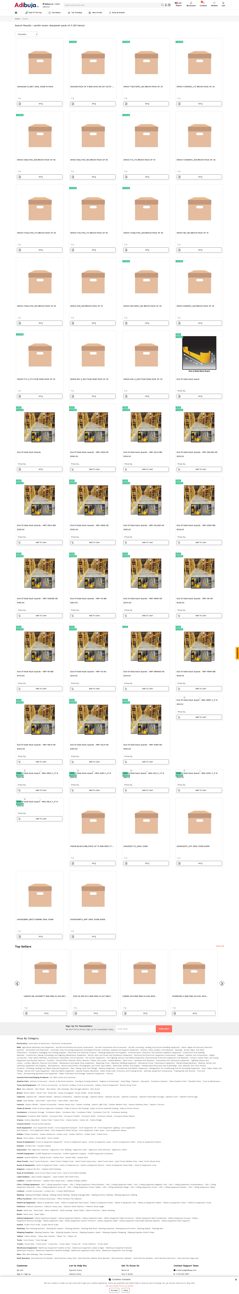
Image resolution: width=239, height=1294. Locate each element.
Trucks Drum (41, 1244)
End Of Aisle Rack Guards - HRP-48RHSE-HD (143, 671)
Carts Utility (63, 1101)
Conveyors (21, 1116)
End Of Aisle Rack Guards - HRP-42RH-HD (142, 745)
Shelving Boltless (72, 1228)
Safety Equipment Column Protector (80, 1221)
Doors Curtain (53, 1138)
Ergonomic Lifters (119, 1150)
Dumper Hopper (44, 1146)
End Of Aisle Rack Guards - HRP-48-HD (195, 598)
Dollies (20, 1134)
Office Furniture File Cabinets (69, 1199)
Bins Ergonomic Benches (38, 1150)
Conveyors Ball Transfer (38, 1116)
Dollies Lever (62, 1134)
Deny (125, 1290)
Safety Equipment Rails (92, 1218)
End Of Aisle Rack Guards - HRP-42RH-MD (196, 525)
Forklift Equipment (25, 1154)
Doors (19, 1138)
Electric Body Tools (128, 1085)
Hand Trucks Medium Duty (126, 1161)
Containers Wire (68, 1112)
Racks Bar (28, 1210)
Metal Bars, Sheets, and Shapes (126, 1066)
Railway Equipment (107, 1068)
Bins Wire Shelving (30, 1254)
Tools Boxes (28, 1240)
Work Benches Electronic (165, 1258)
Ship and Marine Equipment (62, 1071)
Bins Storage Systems (79, 1089)
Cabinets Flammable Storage (151, 1097)
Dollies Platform (76, 1134)
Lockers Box (49, 1191)
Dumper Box (30, 1146)
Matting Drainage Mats (80, 1195)
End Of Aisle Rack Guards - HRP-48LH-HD (36, 745)
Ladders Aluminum (33, 1181)
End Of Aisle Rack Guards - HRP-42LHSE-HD (143, 525)
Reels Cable (39, 1214)
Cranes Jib (84, 1120)
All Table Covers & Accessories (63, 1077)
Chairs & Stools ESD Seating (76, 1108)
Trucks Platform (89, 1244)
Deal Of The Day (35, 12)
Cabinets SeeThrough (188, 1097)
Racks (19, 1210)
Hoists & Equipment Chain (47, 1165)
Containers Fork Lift (101, 1112)
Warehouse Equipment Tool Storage (117, 1250)
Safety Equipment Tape (53, 1221)
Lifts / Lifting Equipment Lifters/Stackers (86, 1185)
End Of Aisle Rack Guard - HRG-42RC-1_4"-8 (90, 773)
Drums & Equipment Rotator (149, 1142)
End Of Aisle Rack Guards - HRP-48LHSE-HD (197, 452)
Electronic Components (62, 1043)
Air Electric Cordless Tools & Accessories (76, 1085)
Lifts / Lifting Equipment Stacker (172, 1187)
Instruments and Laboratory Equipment (172, 1060)
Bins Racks (51, 1089)
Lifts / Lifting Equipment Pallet (119, 1185)
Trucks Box (53, 1244)
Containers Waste (53, 1112)
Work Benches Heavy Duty (65, 1258)
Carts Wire (74, 1101)
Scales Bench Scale (50, 1225)
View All (220, 946)
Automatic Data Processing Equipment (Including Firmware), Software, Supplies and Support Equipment (94, 1050)
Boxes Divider (80, 1093)
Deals (178, 334)
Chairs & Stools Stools (129, 1108)
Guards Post (58, 1157)
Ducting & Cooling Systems (86, 1081)
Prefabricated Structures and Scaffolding (159, 1066)
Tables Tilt (61, 1236)
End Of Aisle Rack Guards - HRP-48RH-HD (142, 598)
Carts (19, 1101)
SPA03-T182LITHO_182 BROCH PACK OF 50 (36, 306)
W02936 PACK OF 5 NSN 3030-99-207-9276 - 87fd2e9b (91, 87)
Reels (19, 1214)
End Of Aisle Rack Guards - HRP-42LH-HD (89, 745)
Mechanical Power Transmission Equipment (156, 1063)
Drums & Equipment (25, 1142)
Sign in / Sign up (24, 1274)
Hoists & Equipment (25, 1165)
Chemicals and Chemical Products (82, 1053)
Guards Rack (82, 1157)
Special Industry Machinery (87, 1071)
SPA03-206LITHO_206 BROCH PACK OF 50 (36, 160)
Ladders (20, 1181)
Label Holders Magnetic (41, 1177)
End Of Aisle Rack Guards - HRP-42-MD (88, 598)
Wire (19, 1254)
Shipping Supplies (25, 1232)
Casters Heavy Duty (66, 1104)
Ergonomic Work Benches (99, 1150)
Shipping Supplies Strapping (114, 1232)
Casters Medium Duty (118, 1104)
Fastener (135, 1081)
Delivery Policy (75, 1274)
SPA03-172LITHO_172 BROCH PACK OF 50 (89, 233)
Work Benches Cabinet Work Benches (94, 1258)
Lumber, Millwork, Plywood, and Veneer (41, 1063)
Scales (20, 1225)
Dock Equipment (24, 1128)
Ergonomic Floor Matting (60, 1150)
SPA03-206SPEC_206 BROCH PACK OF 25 (195, 306)
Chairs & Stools (24, 1108)
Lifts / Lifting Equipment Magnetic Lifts (150, 1185)
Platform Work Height (95, 1206)
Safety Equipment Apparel (46, 1218)
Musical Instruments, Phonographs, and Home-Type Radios (86, 1066)
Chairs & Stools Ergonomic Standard (47, 1108)
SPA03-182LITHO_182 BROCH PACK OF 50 (89, 160)
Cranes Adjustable (32, 1120)
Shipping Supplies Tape (44, 1232)
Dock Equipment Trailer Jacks (91, 1130)
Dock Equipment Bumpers (66, 1128)
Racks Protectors (93, 1210)
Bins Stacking (63, 1089)
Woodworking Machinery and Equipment (41, 1074)
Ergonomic (21, 1150)
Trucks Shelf (102, 1244)
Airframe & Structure (38, 1081)
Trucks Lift (75, 1244)
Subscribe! (164, 1029)
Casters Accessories (48, 1104)
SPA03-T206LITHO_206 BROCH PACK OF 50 (143, 233)
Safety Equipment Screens (179, 1218)
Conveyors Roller (88, 1116)
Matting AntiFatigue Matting (36, 1195)
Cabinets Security (112, 1097)
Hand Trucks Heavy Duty (85, 1161)
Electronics (22, 1043)
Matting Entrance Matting (102, 1195)
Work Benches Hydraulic (121, 1258)
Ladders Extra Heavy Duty (54, 1181)
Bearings (178, 1050)
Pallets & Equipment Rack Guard (74, 1203)
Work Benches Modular (143, 1258)
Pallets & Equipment (26, 1203)
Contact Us (237, 653)
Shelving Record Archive (126, 1228)
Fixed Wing (125, 1081)
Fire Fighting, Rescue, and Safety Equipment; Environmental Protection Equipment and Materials (147, 1058)
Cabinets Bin (31, 1097)
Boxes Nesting (94, 1093)
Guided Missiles (114, 1060)
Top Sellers (56, 12)
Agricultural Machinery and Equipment (38, 1047)
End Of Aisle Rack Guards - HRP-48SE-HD (89, 525)
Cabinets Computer (129, 1097)
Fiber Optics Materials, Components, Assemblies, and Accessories (56, 1058)
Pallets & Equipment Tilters (174, 1203)
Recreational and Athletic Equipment (132, 1068)
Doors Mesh (41, 1138)
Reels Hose (28, 1214)
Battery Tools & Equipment (106, 1085)
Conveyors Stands (104, 1116)
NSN (19, 1047)
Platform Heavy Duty (53, 1206)
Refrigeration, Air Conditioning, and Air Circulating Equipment (174, 1068)
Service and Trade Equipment (37, 1071)
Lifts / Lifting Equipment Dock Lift (50, 1187)
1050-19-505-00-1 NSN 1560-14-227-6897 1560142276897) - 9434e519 (92, 997)
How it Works (127, 1274)
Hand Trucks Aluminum (39, 1161)
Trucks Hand (64, 1244)
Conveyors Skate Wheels (124, 1116)
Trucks (20, 1244)
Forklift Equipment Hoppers (74, 1154)
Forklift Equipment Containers (100, 1154)
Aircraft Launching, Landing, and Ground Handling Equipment (154, 1047)
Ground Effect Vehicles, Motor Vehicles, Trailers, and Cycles (81, 1060)
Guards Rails (70, 1157)
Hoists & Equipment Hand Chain (119, 1165)
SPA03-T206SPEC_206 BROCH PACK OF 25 (196, 160)
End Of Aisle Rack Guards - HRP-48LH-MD (36, 525)
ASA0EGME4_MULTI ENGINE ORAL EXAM (35, 919)
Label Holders (23, 1177)
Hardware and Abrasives (144, 1060)
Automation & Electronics (39, 1043)
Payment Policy (75, 1270)
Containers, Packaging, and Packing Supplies (47, 1053)
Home (17, 19)
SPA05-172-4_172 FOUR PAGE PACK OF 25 (36, 379)
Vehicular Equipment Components (158, 1071)
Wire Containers (45, 1254)
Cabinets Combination (63, 1097)
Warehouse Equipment (27, 1248)
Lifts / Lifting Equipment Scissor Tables (84, 1187)
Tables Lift (72, 1236)
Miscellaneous (54, 1066)
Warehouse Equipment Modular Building (52, 1250)
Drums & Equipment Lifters (124, 1142)
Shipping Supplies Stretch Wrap (141, 1232)
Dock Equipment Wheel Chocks (64, 1130)
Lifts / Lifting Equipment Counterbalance (186, 1185)
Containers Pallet (84, 1112)
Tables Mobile (30, 1236)
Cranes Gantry (72, 1120)
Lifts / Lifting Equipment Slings (115, 1187)
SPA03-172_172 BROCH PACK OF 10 (139, 160)
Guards (20, 1157)
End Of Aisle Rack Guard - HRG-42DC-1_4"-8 (197, 773)
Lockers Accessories (34, 1191)
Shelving (21, 1228)
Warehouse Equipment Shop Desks (85, 1250)
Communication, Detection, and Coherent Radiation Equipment (154, 1053)
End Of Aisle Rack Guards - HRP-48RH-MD (196, 671)
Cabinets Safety (96, 1097)
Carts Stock (51, 1101)
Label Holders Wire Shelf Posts (66, 1177)
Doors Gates (29, 1138)
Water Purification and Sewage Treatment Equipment (81, 1074)
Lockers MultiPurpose (65, 1191)
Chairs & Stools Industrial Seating (104, 1108)
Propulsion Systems (159, 1081)
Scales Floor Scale (32, 1225)
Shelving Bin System (55, 1228)
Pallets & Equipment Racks (101, 1203)
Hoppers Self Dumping (51, 1169)
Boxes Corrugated (65, 1093)
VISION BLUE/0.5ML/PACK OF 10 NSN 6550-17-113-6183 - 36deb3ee (91, 847)
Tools (19, 1240)
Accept (114, 1290)
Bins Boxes (95, 1089)
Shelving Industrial (106, 1228)
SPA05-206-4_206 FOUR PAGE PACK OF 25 (142, 379)
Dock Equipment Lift (87, 1128)
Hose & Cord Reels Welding (74, 1173)
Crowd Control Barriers (41, 1124)
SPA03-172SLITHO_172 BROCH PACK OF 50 (36, 233)
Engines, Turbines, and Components (192, 1055)
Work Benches (23, 1258)
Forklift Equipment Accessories (48, 1154)
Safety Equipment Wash (107, 1221)
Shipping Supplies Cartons (67, 1232)
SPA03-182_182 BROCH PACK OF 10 (193, 233)
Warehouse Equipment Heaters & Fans (54, 1248)
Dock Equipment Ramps (116, 1130)
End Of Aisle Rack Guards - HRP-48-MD (35, 671)
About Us (125, 1270)
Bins (19, 1089)
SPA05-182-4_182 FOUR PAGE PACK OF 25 (89, 379)
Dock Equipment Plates (39, 1130)
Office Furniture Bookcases (44, 1199)
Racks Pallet (79, 1210)
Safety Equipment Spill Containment (151, 1218)
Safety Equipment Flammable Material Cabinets (139, 1221)
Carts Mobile (28, 1101)
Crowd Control (23, 1124)
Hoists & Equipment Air (69, 1165)
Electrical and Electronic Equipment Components (155, 1055)
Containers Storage (36, 1112)
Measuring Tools (103, 1063)
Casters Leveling (83, 1104)
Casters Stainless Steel (138, 1104)
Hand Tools (127, 1060)
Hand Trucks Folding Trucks (62, 1161)
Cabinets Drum (172, 1097)
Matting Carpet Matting (59, 1195)
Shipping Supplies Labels (90, 1232)
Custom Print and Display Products (32, 1077)
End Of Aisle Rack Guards (29, 452)
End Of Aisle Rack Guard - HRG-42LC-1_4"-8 (143, 773)
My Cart (20, 1270)
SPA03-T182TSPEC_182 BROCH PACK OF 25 (143, 87)
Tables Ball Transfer (46, 1236)
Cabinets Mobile (45, 1097)
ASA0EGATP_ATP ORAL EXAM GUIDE (193, 846)
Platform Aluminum (34, 1206)
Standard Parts (194, 1081)
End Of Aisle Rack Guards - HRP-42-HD (88, 671)
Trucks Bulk (29, 1244)
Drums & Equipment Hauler (75, 1142)
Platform (21, 1206)
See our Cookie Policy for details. (119, 1286)
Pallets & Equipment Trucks (199, 1203)
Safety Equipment (25, 1218)
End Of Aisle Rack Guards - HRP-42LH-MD (142, 452)
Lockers (20, 1191)
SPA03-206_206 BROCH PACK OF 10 (86, 306)
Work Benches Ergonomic (188, 1258)
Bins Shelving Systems (35, 1228)
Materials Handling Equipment (123, 1063)
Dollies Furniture (31, 1134)
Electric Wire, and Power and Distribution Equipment (110, 1055)
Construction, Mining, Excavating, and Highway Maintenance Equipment (56, 1055)
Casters (20, 1104)
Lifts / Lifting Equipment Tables (201, 1187)
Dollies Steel (90, 1134)
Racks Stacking (108, 1210)
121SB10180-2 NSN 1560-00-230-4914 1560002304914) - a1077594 (189, 997)
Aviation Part (22, 1081)
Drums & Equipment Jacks (100, 1142)
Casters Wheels (31, 1104)
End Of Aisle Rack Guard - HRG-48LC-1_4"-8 (37, 802)
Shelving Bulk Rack (89, 1228)
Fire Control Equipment (95, 1058)
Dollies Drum (102, 1134)
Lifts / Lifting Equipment (28, 1185)
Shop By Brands (118, 12)
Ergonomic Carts (80, 1150)
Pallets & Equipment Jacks (48, 1203)
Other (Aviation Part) (177, 1081)
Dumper (20, 1146)
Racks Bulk (38, 1210)
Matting (20, 1195)
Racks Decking (66, 1210)
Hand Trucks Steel (105, 1161)
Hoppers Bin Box (33, 1169)
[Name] (163, 5)
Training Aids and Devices (184, 1071)
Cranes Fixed (46, 1120)
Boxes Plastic (29, 1093)
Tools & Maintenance (211, 1081)
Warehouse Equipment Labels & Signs (88, 1248)
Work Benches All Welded (42, 1258)
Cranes (20, 1120)
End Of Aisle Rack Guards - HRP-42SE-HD (89, 452)
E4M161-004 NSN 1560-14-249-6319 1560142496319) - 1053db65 (139, 997)
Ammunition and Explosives (37, 1050)
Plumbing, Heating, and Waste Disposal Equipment (47, 1068)
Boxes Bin (52, 1093)
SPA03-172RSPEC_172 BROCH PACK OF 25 (196, 87)
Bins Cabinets (27, 1089)
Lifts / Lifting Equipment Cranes (54, 1185)
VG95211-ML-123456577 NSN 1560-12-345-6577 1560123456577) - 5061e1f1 (45, 997)
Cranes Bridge (96, 1120)
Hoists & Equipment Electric (92, 1165)
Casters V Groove (157, 1104)
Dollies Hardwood (47, 1134)
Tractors (109, 1074)
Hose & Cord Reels (25, 1173)
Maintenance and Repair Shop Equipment (76, 1063)
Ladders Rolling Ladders (76, 1181)
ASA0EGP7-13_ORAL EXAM (135, 846)
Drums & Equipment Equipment (49, 1142)
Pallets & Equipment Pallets (149, 1203)
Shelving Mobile (143, 1228)
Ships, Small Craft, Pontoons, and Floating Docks (121, 1071)
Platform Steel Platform (74, 1206)
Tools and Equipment (26, 1085)
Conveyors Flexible (72, 1116)
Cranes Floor (59, 1120)
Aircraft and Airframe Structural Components (74, 1047)
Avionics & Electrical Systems (61, 1081)
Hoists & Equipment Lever (145, 1165)
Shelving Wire (157, 1228)
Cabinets (21, 1097)
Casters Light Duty (99, 1104)
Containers (22, 1112)
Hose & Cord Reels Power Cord (48, 1173)
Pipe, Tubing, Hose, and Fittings (83, 1068)
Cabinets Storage (81, 1097)
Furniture (50, 1060)
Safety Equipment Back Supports (176, 1221)
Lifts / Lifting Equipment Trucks (143, 1187)
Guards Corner (46, 1157)
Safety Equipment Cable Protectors (119, 1218)
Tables (20, 1236)
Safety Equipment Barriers (70, 1218)
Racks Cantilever (51, 1210)
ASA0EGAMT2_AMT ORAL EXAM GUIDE (87, 919)
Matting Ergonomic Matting (125, 1195)
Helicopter (145, 1081)
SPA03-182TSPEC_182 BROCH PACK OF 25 (142, 306)
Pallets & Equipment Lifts (125, 1203)
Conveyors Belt (56, 1116)
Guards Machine (31, 1157)
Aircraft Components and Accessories (111, 1047)
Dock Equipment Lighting (108, 1128)
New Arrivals (97, 12)
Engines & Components (109, 1081)
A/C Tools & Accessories (47, 1085)
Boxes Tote (41, 1093)
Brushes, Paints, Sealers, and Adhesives (156, 1050)
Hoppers (20, 1169)
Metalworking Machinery (186, 1063)
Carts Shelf (40, 1101)
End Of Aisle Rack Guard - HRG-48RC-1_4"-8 (197, 700)
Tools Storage (41, 1240)
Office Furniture (24, 1199)
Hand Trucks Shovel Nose (149, 1161)
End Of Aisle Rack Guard (188, 379)
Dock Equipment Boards (43, 1128)
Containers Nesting (119, 1112)
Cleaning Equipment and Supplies (112, 1053)
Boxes (19, 1093)
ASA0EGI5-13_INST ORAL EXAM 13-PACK (35, 87)
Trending (73, 42)
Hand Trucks (22, 1161)
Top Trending (76, 12)
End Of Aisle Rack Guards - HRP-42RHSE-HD (37, 598)
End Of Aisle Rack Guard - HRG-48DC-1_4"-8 (37, 773)
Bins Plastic (40, 1089)
